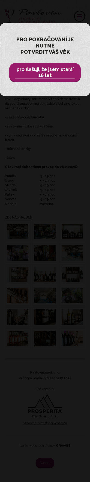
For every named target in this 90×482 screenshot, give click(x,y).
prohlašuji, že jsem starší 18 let (45, 72)
